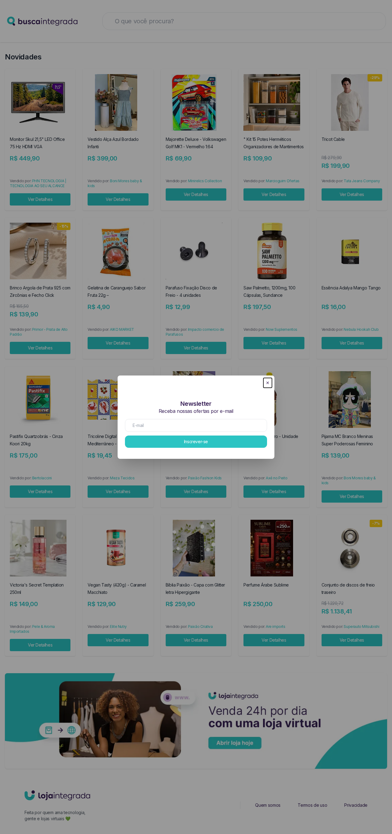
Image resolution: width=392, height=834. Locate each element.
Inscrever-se (196, 441)
